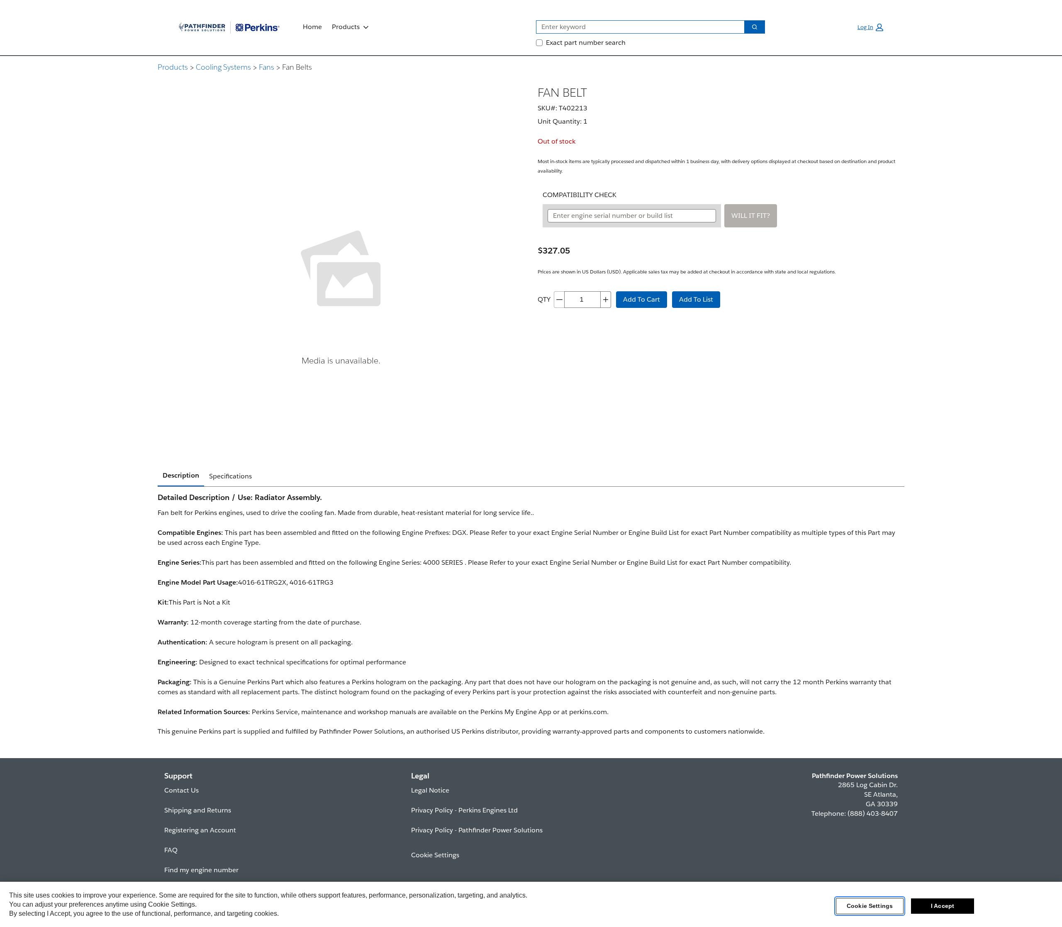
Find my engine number (201, 870)
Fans (266, 67)
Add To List (696, 299)
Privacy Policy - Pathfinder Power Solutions (477, 830)
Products (346, 26)
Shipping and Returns (197, 810)
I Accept (942, 906)
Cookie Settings (870, 906)
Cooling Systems (223, 67)
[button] (870, 27)
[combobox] (637, 27)
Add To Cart (641, 299)
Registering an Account (200, 830)
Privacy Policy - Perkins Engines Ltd (464, 810)
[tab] (181, 476)
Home (312, 26)
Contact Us (181, 790)
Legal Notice (430, 790)
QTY (544, 299)
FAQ (171, 850)
